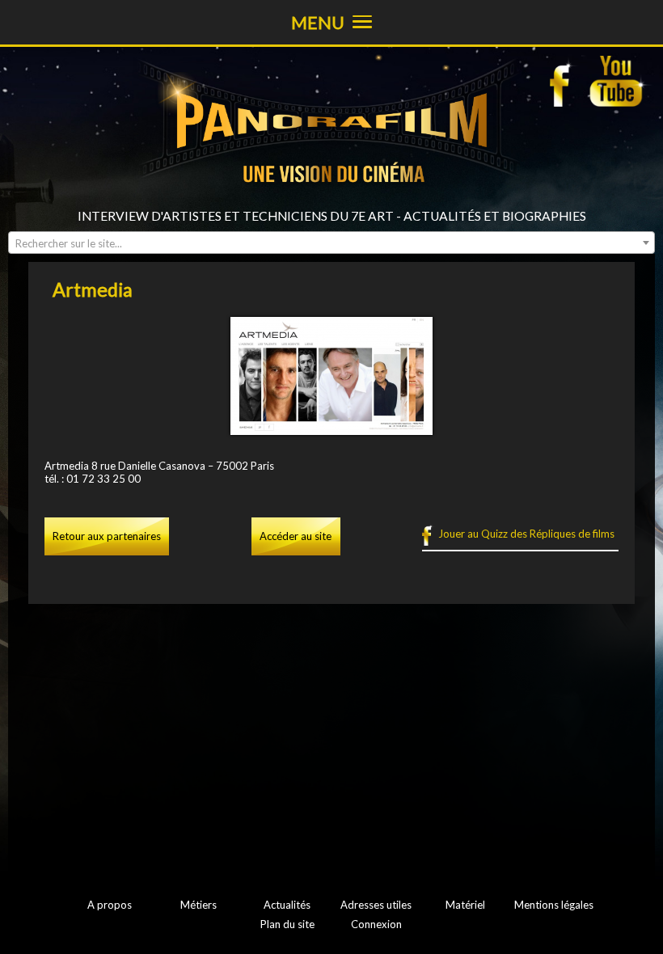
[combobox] (331, 242)
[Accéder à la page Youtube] (618, 81)
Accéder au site (296, 536)
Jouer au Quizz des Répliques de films (526, 533)
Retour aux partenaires (107, 536)
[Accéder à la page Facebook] (564, 81)
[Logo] (331, 202)
